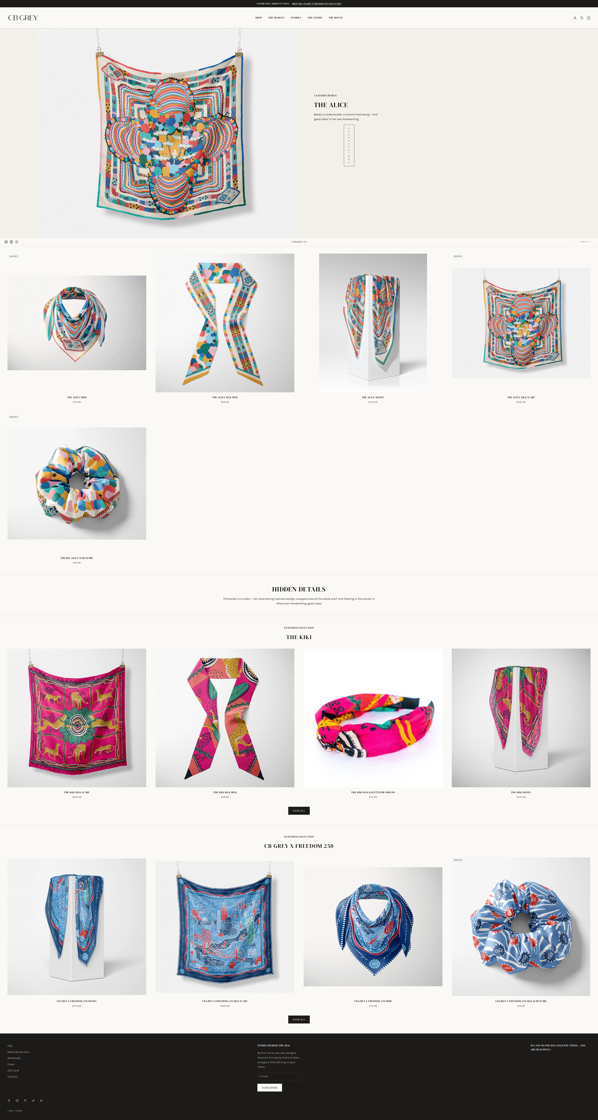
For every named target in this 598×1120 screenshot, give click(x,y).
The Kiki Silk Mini (225, 792)
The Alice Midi (77, 397)
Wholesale (14, 1058)
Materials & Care (18, 1052)
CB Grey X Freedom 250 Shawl (77, 1001)
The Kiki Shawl (521, 792)
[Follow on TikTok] (33, 1100)
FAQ (9, 1045)
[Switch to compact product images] (16, 242)
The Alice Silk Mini (225, 397)
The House (336, 17)
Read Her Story (349, 145)
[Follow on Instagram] (17, 1100)
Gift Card (13, 1070)
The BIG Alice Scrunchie (76, 558)
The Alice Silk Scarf (521, 397)
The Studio (314, 17)
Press (10, 1064)
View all (299, 810)
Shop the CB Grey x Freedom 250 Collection (316, 3)
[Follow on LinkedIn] (41, 1100)
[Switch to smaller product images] (11, 242)
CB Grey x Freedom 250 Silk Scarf (225, 1001)
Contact (12, 1076)
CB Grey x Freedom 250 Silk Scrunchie (521, 1001)
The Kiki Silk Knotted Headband (373, 792)
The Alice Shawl (373, 397)
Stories (296, 17)
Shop (258, 17)
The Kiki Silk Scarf (77, 792)
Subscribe (270, 1087)
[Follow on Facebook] (9, 1100)
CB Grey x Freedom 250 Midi (373, 1001)
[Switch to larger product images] (6, 242)
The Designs (276, 17)
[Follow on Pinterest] (25, 1100)
